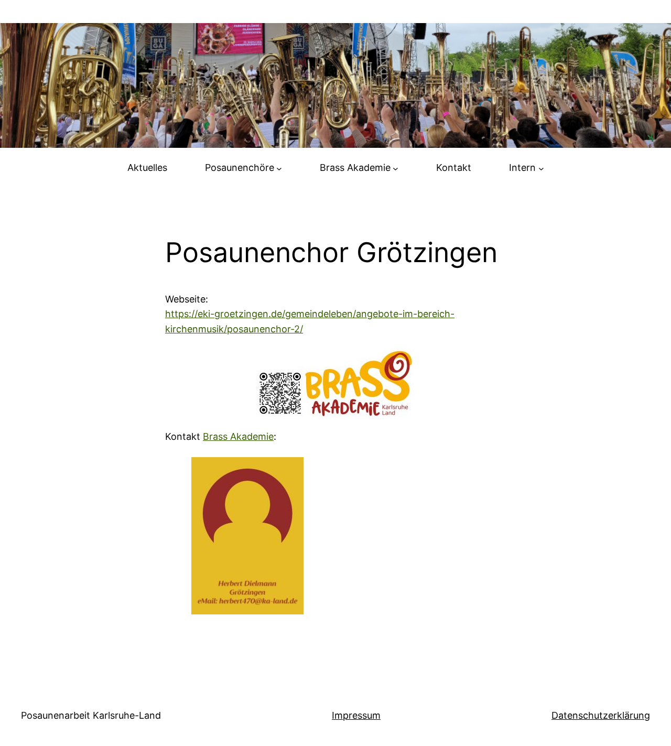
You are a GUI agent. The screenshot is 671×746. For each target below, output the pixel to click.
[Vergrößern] (290, 471)
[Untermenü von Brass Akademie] (395, 168)
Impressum (356, 715)
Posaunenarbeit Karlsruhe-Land (91, 715)
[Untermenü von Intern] (541, 168)
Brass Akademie (238, 436)
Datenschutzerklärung (600, 715)
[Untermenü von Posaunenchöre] (279, 168)
